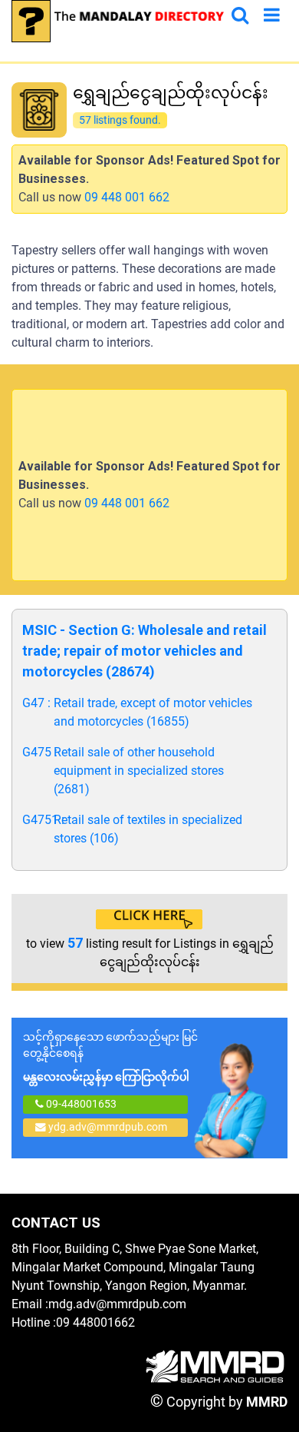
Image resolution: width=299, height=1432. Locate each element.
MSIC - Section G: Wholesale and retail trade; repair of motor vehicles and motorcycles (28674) (144, 650)
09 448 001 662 (126, 197)
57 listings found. (119, 119)
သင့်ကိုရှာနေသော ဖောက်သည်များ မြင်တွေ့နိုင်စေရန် (110, 1057)
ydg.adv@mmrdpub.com (107, 1127)
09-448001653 (80, 1104)
